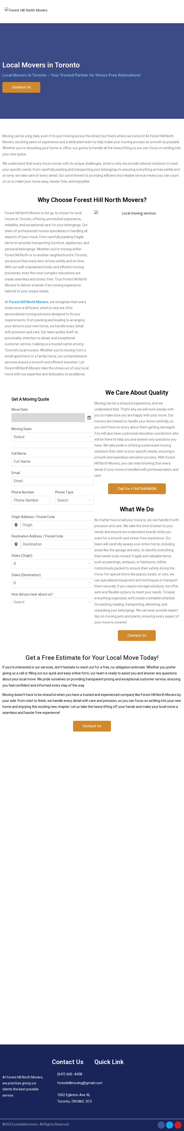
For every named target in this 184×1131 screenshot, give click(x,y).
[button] (175, 11)
